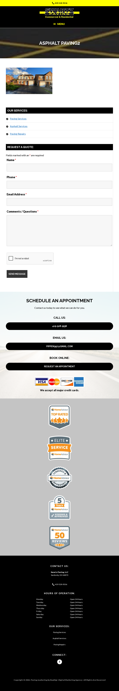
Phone (12, 177)
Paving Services (18, 118)
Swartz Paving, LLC (59, 13)
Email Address (17, 194)
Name (11, 160)
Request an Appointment (59, 366)
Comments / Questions (22, 211)
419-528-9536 (61, 3)
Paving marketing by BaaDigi (44, 680)
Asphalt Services (18, 126)
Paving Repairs (18, 133)
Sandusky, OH (56, 575)
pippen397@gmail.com (59, 346)
